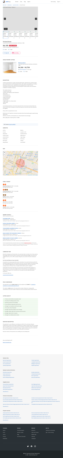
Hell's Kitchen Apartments (7, 389)
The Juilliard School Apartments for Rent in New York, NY (42, 404)
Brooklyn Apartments (35, 372)
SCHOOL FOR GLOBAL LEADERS (9, 223)
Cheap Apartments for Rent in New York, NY (11, 412)
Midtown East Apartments (36, 387)
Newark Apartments (35, 365)
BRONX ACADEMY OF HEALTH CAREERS (10, 238)
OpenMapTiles (30, 174)
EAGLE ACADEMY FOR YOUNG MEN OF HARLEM (12, 233)
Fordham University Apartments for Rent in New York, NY (42, 397)
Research (33, 430)
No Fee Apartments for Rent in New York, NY (11, 416)
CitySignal (34, 438)
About (4, 430)
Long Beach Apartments (36, 362)
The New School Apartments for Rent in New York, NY (12, 401)
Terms (4, 434)
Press (4, 432)
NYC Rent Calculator (21, 436)
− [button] (4, 154)
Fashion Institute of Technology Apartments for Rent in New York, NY (44, 399)
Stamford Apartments (7, 365)
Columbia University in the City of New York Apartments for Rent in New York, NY (46, 402)
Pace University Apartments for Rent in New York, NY (12, 399)
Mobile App (34, 434)
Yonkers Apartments (35, 360)
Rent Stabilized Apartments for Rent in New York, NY (41, 418)
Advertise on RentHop (50, 430)
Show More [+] (5, 391)
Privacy (4, 436)
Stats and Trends (35, 432)
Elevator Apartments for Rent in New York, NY (11, 414)
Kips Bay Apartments (7, 387)
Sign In (58, 1)
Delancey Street (21, 62)
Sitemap (33, 436)
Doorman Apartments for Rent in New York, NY (40, 412)
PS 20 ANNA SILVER (6, 218)
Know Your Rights (12, 124)
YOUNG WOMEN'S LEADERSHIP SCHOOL (10, 228)
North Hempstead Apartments (8, 377)
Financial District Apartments (8, 384)
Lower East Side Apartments (8, 275)
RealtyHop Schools (27, 242)
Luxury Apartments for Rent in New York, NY (40, 414)
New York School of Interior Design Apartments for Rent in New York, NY (16, 404)
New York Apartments (7, 360)
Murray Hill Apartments (36, 389)
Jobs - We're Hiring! (50, 432)
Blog (25, 1)
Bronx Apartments (35, 375)
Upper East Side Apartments (37, 386)
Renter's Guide (20, 432)
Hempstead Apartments (36, 374)
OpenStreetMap (35, 174)
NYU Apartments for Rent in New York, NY (10, 397)
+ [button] (4, 152)
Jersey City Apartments (7, 362)
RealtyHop (5, 438)
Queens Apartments (6, 374)
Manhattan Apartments (7, 372)
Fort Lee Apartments (7, 363)
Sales (21, 1)
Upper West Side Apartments (8, 386)
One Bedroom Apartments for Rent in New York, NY (41, 416)
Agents (28, 1)
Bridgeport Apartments (36, 363)
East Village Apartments (36, 384)
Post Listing (53, 1)
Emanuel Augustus (22, 69)
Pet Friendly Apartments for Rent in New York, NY (12, 418)
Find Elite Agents (20, 430)
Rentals (16, 1)
